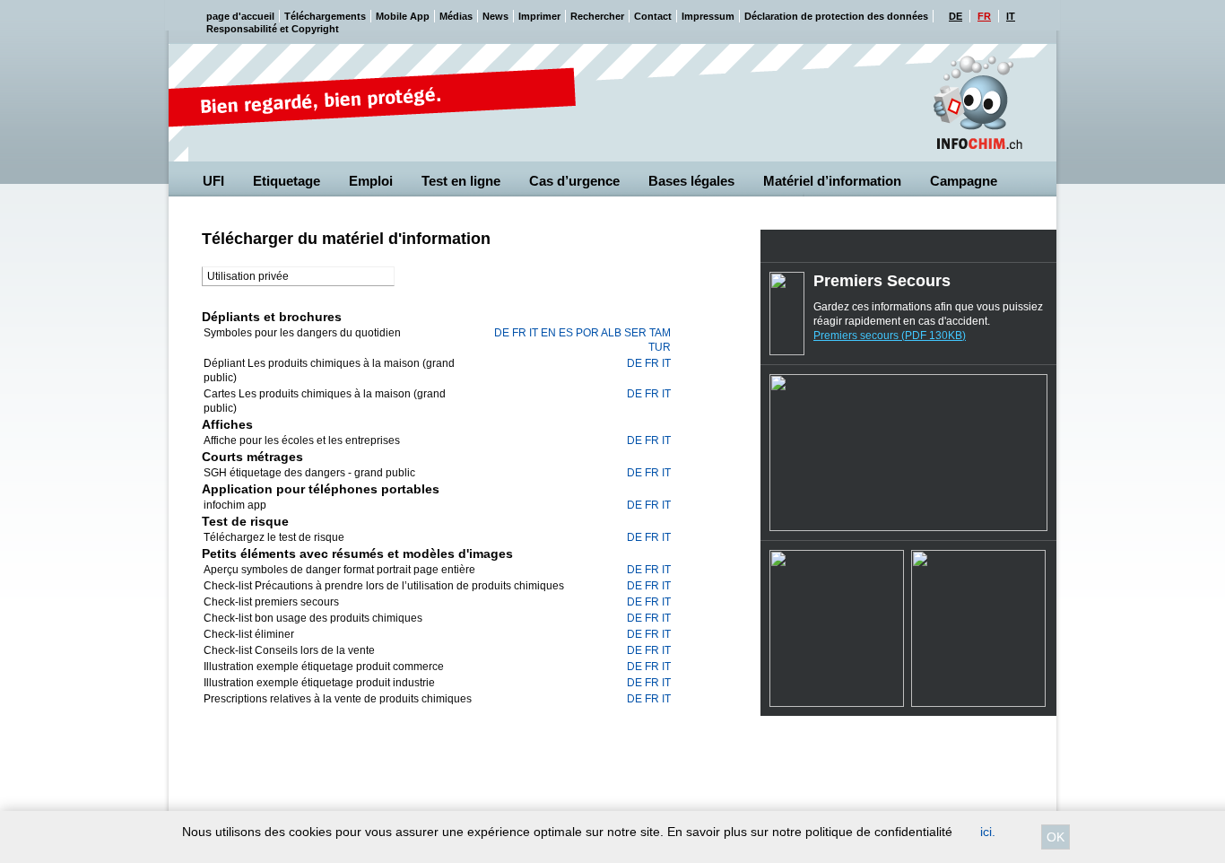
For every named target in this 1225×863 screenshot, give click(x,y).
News (495, 16)
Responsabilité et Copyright (272, 28)
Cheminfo (977, 103)
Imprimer (539, 16)
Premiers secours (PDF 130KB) (889, 335)
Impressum (708, 16)
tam (660, 333)
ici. (987, 831)
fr (519, 333)
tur (659, 347)
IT (1010, 16)
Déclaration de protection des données (836, 16)
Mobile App (403, 16)
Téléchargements (325, 16)
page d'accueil (240, 16)
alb (611, 333)
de (501, 333)
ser (635, 333)
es (566, 333)
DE (955, 16)
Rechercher (597, 16)
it (533, 333)
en (548, 333)
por (587, 333)
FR (984, 16)
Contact (653, 16)
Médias (456, 16)
